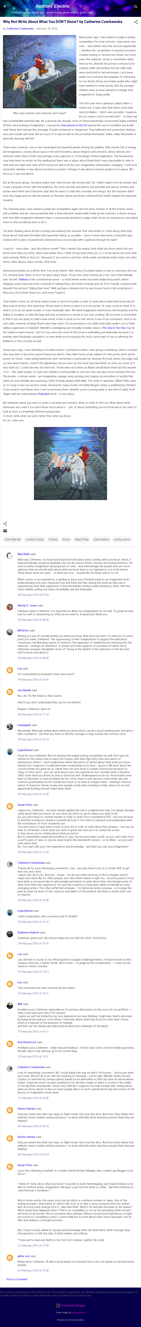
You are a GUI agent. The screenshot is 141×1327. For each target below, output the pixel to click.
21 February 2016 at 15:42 (33, 1270)
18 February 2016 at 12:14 (33, 739)
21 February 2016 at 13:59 (33, 1245)
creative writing (35, 539)
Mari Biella (24, 554)
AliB (20, 1004)
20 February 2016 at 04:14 (33, 1154)
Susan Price (25, 804)
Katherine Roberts (28, 932)
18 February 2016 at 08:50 (33, 619)
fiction (66, 539)
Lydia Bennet (25, 750)
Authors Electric (53, 6)
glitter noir (24, 1256)
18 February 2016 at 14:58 (33, 900)
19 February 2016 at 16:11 (33, 1031)
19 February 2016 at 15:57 (33, 971)
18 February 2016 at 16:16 (33, 922)
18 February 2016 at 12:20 (33, 794)
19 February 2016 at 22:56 (33, 1098)
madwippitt (24, 725)
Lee (20, 668)
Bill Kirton (23, 630)
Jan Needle (24, 690)
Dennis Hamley (26, 1108)
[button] (136, 23)
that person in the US (74, 125)
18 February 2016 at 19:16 (33, 943)
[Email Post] (5, 532)
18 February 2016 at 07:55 (33, 595)
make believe (101, 539)
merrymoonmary (79, 1312)
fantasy (53, 539)
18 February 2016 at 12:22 (33, 852)
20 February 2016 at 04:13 (33, 1126)
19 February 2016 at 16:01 (33, 993)
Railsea (23, 279)
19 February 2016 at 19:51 (33, 1056)
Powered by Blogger (72, 1305)
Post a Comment (17, 1279)
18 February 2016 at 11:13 (33, 714)
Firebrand (43, 394)
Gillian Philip (82, 539)
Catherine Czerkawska (31, 862)
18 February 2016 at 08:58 (33, 658)
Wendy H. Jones (27, 605)
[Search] (136, 7)
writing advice (122, 539)
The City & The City (113, 328)
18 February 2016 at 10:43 (33, 679)
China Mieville (13, 539)
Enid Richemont (27, 1042)
